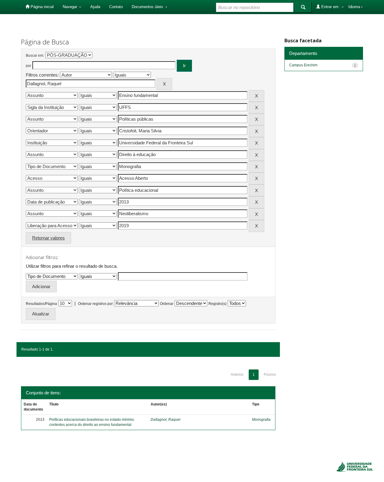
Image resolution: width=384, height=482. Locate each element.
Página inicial (41, 7)
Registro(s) (217, 304)
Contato (116, 7)
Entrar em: (330, 7)
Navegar (70, 7)
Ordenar (166, 304)
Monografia (261, 419)
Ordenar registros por (95, 304)
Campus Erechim (303, 65)
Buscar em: (35, 55)
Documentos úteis (148, 7)
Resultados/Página (41, 304)
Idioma (354, 7)
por (28, 66)
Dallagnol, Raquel (165, 419)
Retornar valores (48, 237)
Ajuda (95, 7)
